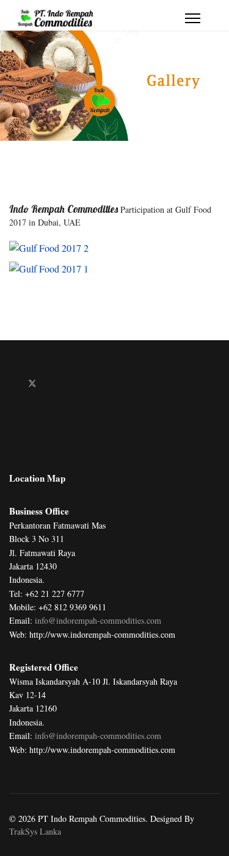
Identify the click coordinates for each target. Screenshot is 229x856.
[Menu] (192, 18)
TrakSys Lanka (35, 831)
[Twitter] (32, 383)
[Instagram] (71, 383)
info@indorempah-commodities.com (98, 620)
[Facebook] (12, 383)
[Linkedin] (52, 383)
